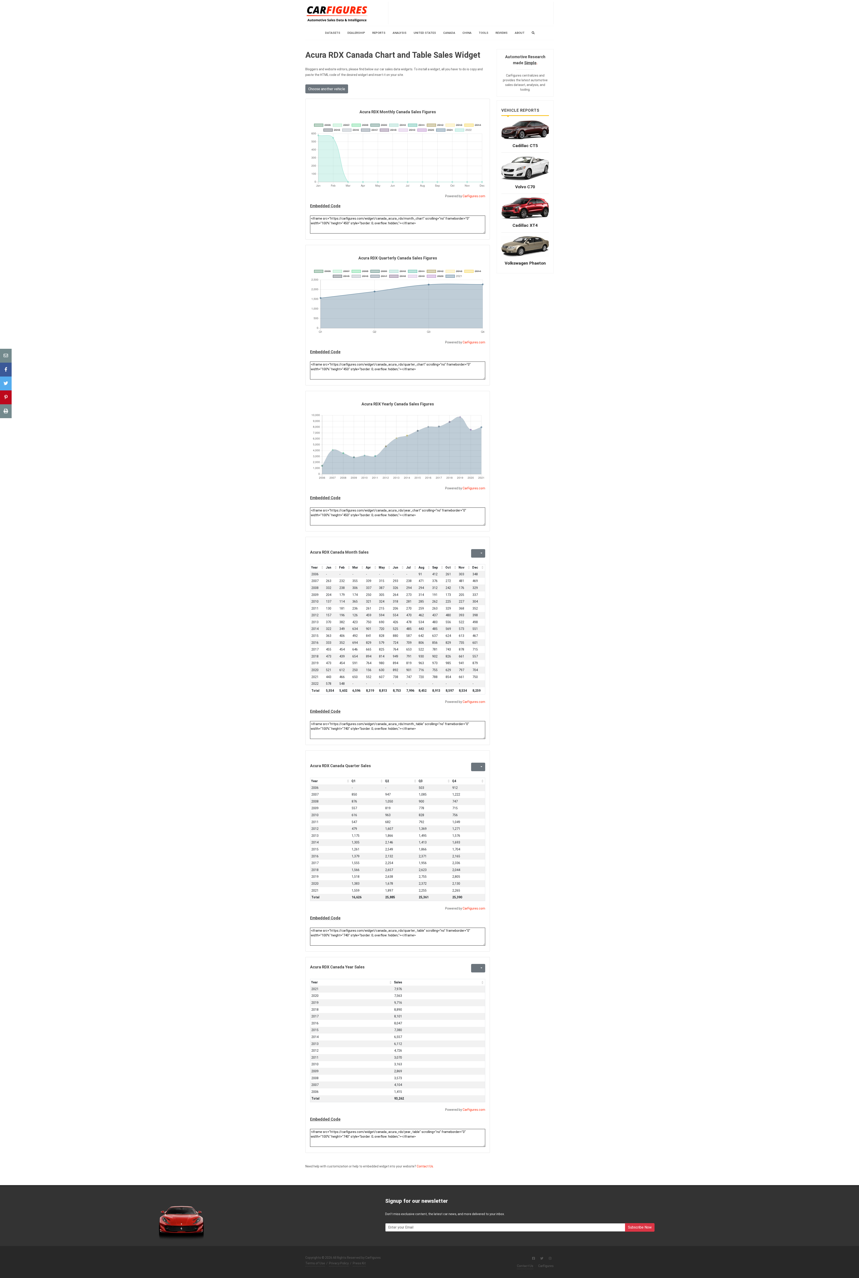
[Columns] (481, 553)
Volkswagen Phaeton (525, 263)
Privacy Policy (339, 1263)
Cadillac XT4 (525, 225)
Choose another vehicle (326, 89)
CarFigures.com (474, 196)
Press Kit (359, 1263)
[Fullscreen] (474, 553)
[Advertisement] (470, 13)
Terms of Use (315, 1263)
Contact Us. (425, 1166)
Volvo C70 (525, 186)
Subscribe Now (640, 1227)
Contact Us (525, 1266)
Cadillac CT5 (525, 145)
